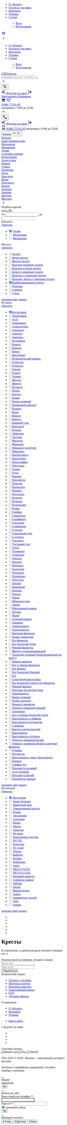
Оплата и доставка (20, 7)
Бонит (16, 351)
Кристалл (18, 426)
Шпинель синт (21, 601)
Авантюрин (19, 315)
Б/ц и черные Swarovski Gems (30, 715)
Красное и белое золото (26, 268)
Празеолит (18, 487)
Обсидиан (18, 465)
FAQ (11, 993)
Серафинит (19, 519)
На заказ (18, 833)
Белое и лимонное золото (27, 271)
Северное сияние (23, 879)
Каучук (16, 394)
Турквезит (18, 551)
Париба (16, 476)
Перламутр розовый (24, 768)
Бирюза (16, 347)
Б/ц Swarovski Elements (26, 672)
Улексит (17, 558)
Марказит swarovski (24, 447)
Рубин (16, 508)
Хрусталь (18, 579)
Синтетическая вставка (26, 679)
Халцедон (18, 569)
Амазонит (18, 330)
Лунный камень (22, 619)
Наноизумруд (20, 454)
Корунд (16, 419)
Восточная (19, 797)
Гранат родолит (21, 700)
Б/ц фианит (19, 668)
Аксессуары (8, 160)
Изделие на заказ (16, 93)
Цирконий (18, 586)
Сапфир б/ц (19, 764)
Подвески (7, 169)
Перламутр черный (24, 778)
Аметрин (17, 337)
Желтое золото (21, 261)
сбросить (6, 224)
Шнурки (6, 198)
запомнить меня (15, 1107)
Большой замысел (23, 876)
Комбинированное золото (28, 282)
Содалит (17, 529)
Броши (5, 185)
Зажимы (6, 192)
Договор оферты (19, 996)
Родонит (17, 501)
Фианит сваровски (23, 704)
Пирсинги (7, 182)
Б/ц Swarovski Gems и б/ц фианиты (33, 682)
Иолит (16, 390)
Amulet (17, 904)
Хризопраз (18, 576)
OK (4, 1086)
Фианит (17, 561)
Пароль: (7, 1103)
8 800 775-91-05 (10, 104)
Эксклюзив (20, 815)
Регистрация (23, 26)
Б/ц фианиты (20, 640)
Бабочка (18, 854)
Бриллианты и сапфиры (26, 718)
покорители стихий (25, 897)
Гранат (16, 372)
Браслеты (7, 176)
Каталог (12, 133)
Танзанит (18, 540)
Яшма (15, 615)
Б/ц (14, 675)
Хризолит (18, 572)
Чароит (16, 594)
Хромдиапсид (20, 693)
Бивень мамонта (22, 661)
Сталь (15, 293)
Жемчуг (17, 383)
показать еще (9, 299)
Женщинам (8, 147)
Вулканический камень (26, 358)
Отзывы (13, 14)
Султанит (18, 537)
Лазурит (17, 437)
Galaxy (17, 894)
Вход (19, 23)
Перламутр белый (23, 775)
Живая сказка (21, 890)
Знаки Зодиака (22, 801)
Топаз (15, 547)
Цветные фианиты (23, 633)
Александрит (20, 326)
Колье (5, 179)
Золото (16, 254)
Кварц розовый (21, 401)
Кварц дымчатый (22, 636)
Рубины (17, 750)
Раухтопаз (18, 494)
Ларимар (17, 622)
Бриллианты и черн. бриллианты (32, 757)
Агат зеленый (20, 771)
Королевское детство (25, 837)
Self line (17, 883)
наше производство (13, 141)
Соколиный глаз (22, 533)
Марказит (18, 444)
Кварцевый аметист (24, 405)
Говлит (16, 369)
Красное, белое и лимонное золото (33, 279)
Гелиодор (18, 362)
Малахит (17, 440)
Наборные (19, 862)
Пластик (17, 483)
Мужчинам (8, 144)
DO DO (17, 840)
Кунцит (16, 429)
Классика (18, 844)
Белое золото (20, 257)
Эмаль (16, 604)
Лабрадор (18, 433)
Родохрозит (19, 504)
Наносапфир (20, 462)
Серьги (5, 166)
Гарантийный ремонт (22, 989)
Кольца (5, 163)
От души (18, 847)
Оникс (16, 469)
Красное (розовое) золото (27, 264)
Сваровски (18, 515)
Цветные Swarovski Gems (27, 690)
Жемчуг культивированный (29, 651)
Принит (17, 490)
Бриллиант (18, 355)
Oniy (16, 901)
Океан (17, 886)
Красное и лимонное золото (29, 275)
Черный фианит (22, 686)
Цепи (4, 173)
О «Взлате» (16, 4)
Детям (5, 150)
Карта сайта (16, 1020)
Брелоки (6, 195)
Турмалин (18, 554)
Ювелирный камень (24, 608)
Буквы (17, 812)
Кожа (15, 412)
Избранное (24, 96)
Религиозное (9, 157)
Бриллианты (19, 732)
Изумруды (18, 753)
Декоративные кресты (26, 808)
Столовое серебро (12, 153)
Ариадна (18, 829)
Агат (15, 319)
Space (16, 865)
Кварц (16, 397)
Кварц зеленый (21, 697)
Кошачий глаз (20, 422)
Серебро (17, 289)
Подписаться (10, 970)
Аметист (17, 333)
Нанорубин (19, 458)
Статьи (13, 17)
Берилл (16, 344)
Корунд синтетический (26, 729)
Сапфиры (18, 725)
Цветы (17, 826)
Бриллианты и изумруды (27, 722)
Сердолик (18, 522)
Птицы (17, 851)
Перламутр (19, 479)
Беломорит (18, 340)
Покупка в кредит (20, 983)
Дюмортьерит (20, 626)
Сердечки (19, 819)
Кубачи (17, 858)
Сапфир (17, 512)
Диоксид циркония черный (28, 707)
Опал (15, 472)
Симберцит (19, 526)
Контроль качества (20, 986)
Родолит (17, 497)
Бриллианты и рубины (26, 736)
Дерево (16, 376)
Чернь (15, 597)
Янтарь (16, 611)
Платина (17, 286)
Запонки (6, 189)
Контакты (15, 10)
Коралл (16, 415)
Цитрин (17, 590)
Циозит (16, 583)
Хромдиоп (18, 711)
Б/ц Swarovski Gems (24, 644)
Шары (16, 822)
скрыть (22, 299)
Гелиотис (17, 365)
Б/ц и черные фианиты (26, 665)
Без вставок (19, 312)
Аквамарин (19, 322)
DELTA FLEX (21, 869)
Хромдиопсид (20, 629)
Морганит (18, 451)
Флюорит (18, 565)
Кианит (16, 408)
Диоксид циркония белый (28, 739)
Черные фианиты (22, 647)
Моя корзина (9, 96)
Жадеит (16, 380)
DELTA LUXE (22, 872)
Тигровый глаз (21, 544)
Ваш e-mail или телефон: (17, 1096)
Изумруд (17, 387)
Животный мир (22, 804)
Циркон (17, 761)
